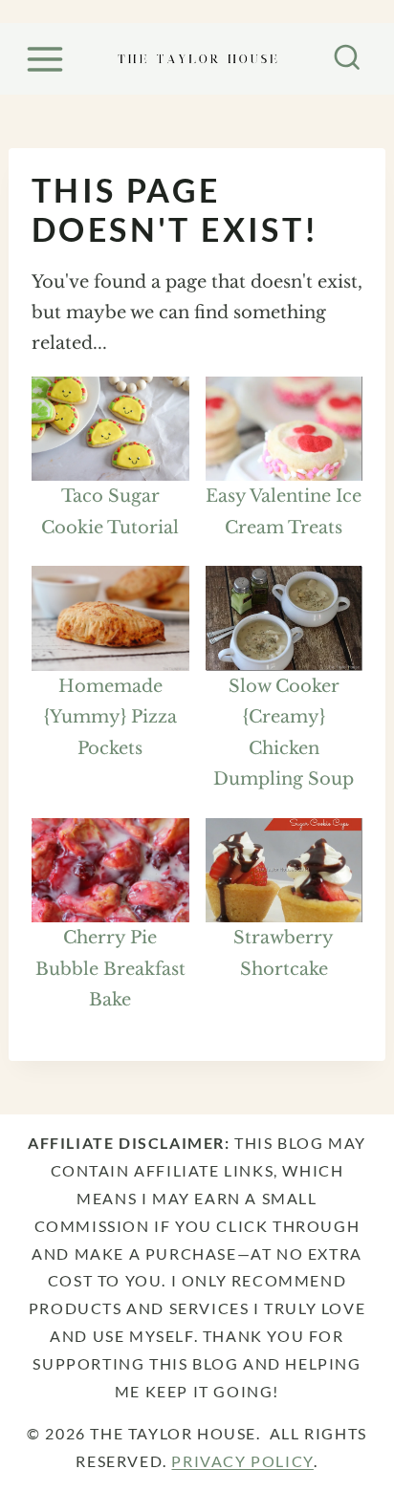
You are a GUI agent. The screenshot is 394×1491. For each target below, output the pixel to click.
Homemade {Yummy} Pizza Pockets (110, 717)
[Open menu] (48, 58)
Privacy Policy (242, 1461)
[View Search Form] (347, 59)
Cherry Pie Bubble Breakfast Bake (110, 968)
